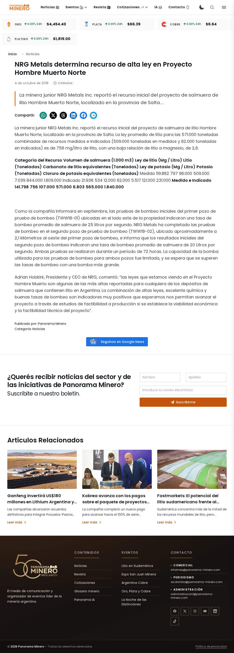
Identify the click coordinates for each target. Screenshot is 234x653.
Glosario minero (86, 591)
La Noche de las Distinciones (134, 602)
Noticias (80, 566)
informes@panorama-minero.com (195, 570)
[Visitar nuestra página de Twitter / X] (185, 611)
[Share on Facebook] (83, 115)
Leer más (14, 522)
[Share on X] (53, 115)
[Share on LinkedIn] (73, 115)
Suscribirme (185, 402)
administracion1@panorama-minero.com (192, 596)
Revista (80, 574)
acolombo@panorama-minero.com (197, 582)
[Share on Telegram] (93, 115)
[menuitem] (49, 7)
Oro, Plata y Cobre (136, 591)
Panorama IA (84, 599)
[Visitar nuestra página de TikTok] (175, 621)
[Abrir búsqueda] (212, 7)
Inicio (12, 54)
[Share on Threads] (63, 115)
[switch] (201, 7)
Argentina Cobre (135, 582)
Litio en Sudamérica (137, 566)
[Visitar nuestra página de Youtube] (205, 611)
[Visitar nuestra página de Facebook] (175, 611)
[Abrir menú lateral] (224, 7)
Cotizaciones (84, 582)
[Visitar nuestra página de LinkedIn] (215, 611)
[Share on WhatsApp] (43, 115)
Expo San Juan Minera (139, 574)
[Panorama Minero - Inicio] (19, 7)
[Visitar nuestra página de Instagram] (195, 611)
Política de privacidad (211, 646)
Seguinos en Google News (122, 341)
